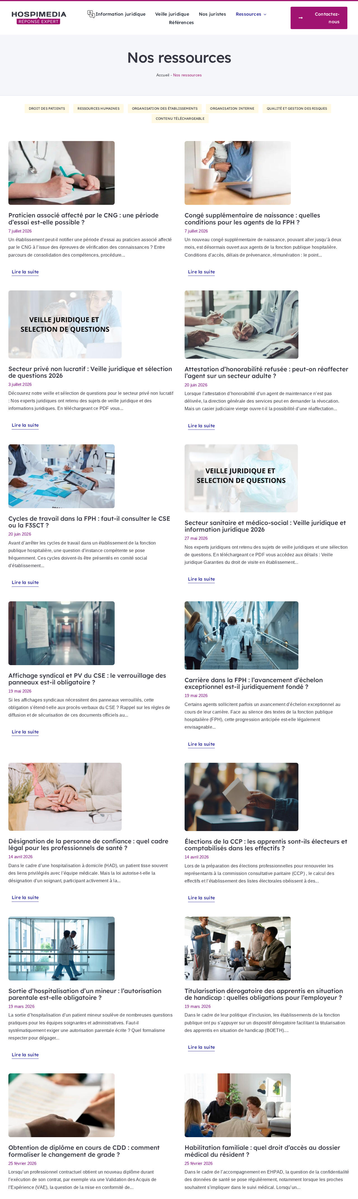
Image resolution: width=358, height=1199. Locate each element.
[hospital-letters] (61, 603)
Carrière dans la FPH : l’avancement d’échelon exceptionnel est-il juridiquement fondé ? (254, 683)
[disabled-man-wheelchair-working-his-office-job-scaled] (238, 918)
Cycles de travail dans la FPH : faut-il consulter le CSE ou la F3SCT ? (89, 522)
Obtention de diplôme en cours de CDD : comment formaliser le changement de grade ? (84, 1151)
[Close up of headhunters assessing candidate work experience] (61, 1075)
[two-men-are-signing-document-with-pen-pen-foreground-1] (241, 292)
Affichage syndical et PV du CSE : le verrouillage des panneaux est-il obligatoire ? (87, 679)
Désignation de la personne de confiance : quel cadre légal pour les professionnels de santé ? (88, 844)
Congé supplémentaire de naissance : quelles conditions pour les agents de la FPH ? (252, 218)
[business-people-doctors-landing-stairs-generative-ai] (241, 603)
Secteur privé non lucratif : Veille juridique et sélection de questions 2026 (90, 372)
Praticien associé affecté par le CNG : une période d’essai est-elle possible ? (83, 218)
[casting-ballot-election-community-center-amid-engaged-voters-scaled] (241, 764)
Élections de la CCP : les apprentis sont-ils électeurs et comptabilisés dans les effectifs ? (266, 844)
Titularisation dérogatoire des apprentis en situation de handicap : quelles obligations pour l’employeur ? (264, 994)
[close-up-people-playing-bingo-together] (238, 1075)
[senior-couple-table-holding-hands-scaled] (65, 764)
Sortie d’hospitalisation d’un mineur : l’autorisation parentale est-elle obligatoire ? (84, 994)
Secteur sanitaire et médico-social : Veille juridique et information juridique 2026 (265, 526)
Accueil (162, 75)
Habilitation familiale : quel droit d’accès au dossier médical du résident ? (262, 1151)
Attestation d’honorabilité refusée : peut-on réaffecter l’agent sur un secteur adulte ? (266, 372)
